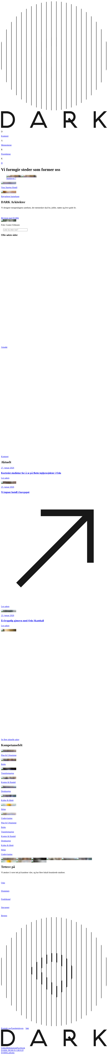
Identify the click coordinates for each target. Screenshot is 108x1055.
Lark (9, 1053)
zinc (13, 1053)
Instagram (13, 1048)
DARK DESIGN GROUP (12, 1050)
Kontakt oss (6, 1028)
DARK (4, 1053)
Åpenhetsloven (17, 1028)
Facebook (21, 1048)
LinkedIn (5, 1048)
